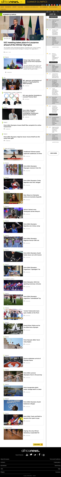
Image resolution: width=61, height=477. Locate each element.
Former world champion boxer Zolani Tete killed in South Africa (55, 32)
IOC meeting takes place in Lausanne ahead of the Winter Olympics (21, 43)
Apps (59, 468)
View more (53, 153)
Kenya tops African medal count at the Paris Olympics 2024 (32, 61)
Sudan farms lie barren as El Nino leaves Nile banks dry (55, 75)
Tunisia (7, 308)
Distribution (3, 465)
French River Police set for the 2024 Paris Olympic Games (32, 327)
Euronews (58, 472)
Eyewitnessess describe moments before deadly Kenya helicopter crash (55, 121)
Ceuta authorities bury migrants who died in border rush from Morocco (55, 91)
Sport (14, 7)
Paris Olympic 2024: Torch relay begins (32, 341)
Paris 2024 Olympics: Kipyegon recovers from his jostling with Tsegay (32, 167)
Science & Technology (31, 7)
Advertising (57, 465)
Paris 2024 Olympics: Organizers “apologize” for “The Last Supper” (32, 269)
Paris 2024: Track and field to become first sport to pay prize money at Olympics (33, 417)
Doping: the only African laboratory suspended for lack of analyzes (31, 432)
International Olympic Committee (12, 92)
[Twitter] (31, 455)
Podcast (3, 9)
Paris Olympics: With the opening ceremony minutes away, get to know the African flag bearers (32, 283)
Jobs (2, 468)
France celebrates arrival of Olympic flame (32, 359)
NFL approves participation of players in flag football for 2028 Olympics (32, 82)
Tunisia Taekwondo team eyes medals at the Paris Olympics (31, 312)
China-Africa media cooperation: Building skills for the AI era (55, 137)
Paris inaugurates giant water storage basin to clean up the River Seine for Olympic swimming (32, 389)
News (2, 7)
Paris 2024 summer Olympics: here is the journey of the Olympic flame (33, 374)
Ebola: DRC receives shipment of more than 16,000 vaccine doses (55, 100)
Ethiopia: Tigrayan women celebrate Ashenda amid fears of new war (55, 41)
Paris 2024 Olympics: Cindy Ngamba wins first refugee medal (32, 182)
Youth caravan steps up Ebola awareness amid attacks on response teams (55, 23)
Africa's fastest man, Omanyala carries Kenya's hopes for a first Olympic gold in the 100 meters (32, 211)
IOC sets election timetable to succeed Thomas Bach (32, 96)
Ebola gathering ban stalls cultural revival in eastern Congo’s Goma (55, 68)
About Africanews (5, 459)
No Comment (44, 7)
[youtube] (27, 455)
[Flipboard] (35, 455)
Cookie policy (57, 462)
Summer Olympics (9, 279)
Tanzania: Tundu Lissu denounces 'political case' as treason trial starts (55, 109)
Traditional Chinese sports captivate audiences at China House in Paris (33, 153)
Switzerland (7, 38)
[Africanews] (9, 1)
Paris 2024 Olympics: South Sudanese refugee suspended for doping (32, 403)
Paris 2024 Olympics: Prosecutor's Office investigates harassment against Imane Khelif (30, 112)
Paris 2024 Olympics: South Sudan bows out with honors (33, 254)
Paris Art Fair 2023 (10, 148)
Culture (20, 7)
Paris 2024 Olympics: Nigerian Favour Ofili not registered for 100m (31, 240)
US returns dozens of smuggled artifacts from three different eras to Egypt (55, 83)
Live (49, 12)
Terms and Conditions (55, 459)
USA (4, 77)
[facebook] (40, 455)
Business (8, 7)
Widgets (3, 472)
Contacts (3, 462)
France (7, 57)
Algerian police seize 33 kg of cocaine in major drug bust (55, 130)
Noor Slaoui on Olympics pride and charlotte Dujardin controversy (32, 196)
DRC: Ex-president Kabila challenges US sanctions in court (55, 56)
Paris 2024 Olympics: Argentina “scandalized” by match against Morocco (32, 298)
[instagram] (44, 455)
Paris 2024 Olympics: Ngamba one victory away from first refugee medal (32, 225)
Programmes (53, 7)
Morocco (7, 192)
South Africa (8, 428)
